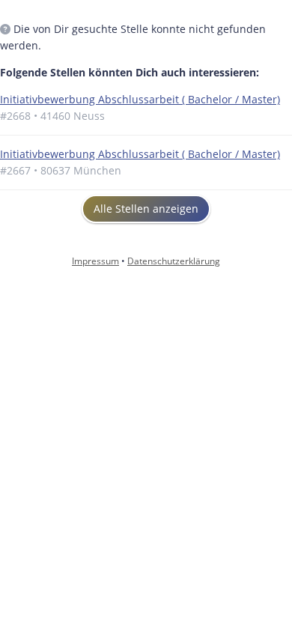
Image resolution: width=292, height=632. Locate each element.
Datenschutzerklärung (173, 261)
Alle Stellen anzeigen (146, 208)
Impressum (95, 261)
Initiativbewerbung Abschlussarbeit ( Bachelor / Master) (140, 99)
